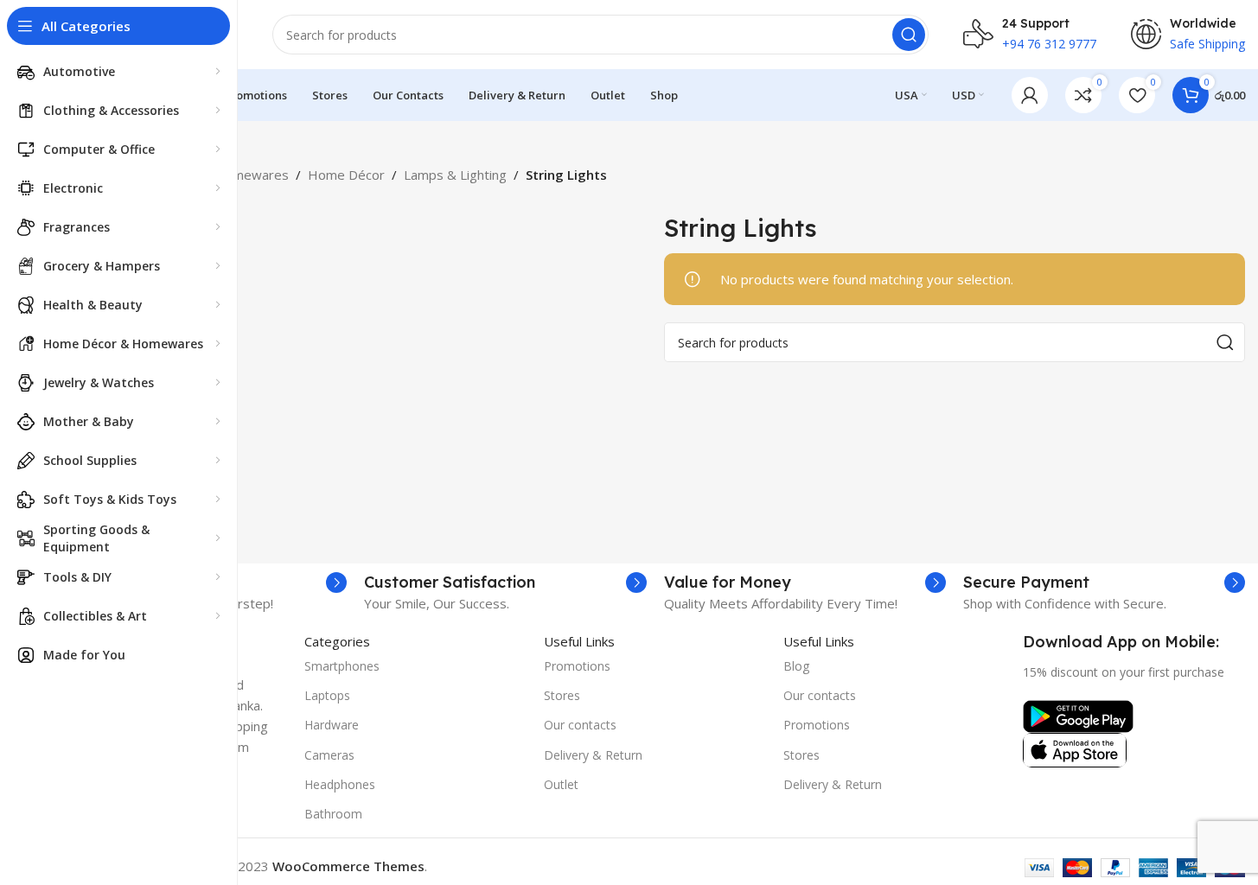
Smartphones (342, 666)
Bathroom (333, 813)
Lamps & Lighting (455, 174)
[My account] (1030, 95)
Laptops (327, 695)
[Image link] (1078, 714)
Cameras (329, 755)
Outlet (561, 784)
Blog (796, 666)
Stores (562, 695)
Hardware (331, 724)
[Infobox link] (505, 582)
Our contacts (580, 724)
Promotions (577, 666)
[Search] (908, 34)
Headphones (339, 784)
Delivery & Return (593, 755)
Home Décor (346, 174)
